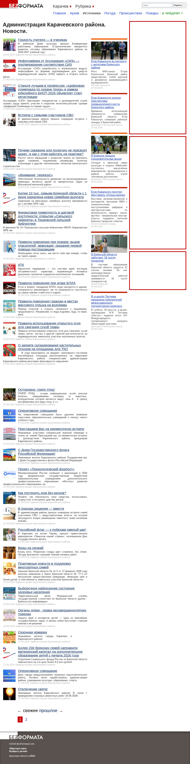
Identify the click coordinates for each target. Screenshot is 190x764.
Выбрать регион (18, 751)
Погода (110, 13)
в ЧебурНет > (172, 13)
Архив (74, 13)
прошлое (48, 710)
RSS (32, 756)
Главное (59, 13)
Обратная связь (18, 748)
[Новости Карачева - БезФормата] (22, 4)
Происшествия (130, 13)
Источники (92, 13)
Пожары (152, 13)
